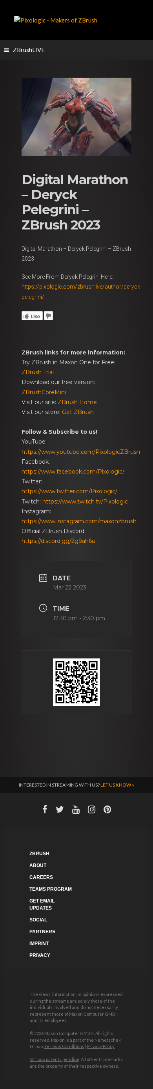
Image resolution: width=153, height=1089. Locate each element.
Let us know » (117, 785)
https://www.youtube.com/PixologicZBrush (81, 451)
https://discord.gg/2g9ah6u (58, 540)
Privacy (39, 955)
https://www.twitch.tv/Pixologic (85, 501)
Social (38, 920)
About (37, 865)
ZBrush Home (77, 402)
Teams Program (50, 889)
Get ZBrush (78, 412)
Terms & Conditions (64, 1046)
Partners (42, 931)
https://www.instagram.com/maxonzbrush (79, 521)
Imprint (39, 943)
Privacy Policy (101, 1046)
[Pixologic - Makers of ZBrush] (55, 19)
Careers (41, 877)
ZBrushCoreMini (44, 392)
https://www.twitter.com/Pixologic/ (69, 491)
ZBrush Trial (38, 372)
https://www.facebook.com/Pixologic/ (73, 471)
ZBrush (39, 853)
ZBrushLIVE (29, 49)
